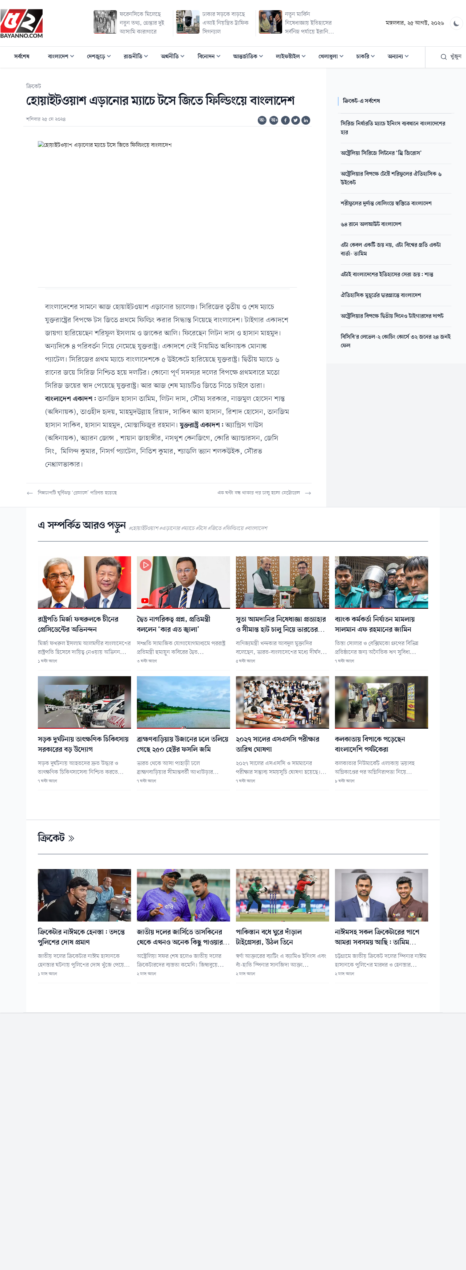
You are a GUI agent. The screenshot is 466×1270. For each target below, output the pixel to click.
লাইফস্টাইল (293, 57)
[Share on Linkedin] (305, 120)
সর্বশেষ (21, 57)
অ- (262, 120)
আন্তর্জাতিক (250, 57)
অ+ (274, 120)
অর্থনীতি (175, 57)
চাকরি (367, 57)
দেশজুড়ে (101, 57)
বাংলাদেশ (63, 57)
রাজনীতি (138, 57)
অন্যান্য (400, 57)
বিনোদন (211, 57)
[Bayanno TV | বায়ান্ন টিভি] (21, 23)
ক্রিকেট (33, 87)
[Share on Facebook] (285, 120)
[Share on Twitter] (295, 120)
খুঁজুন (456, 57)
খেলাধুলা (333, 57)
